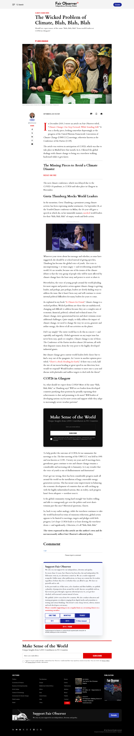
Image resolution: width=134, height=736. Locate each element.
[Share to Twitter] (32, 133)
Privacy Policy (76, 439)
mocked (86, 213)
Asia (40, 692)
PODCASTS (85, 696)
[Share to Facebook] (32, 129)
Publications (67, 686)
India (40, 699)
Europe (41, 682)
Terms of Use (84, 439)
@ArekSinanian (32, 123)
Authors (66, 689)
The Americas (43, 679)
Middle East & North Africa (46, 686)
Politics (14, 679)
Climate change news (42, 13)
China (40, 702)
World (13, 702)
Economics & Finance (18, 682)
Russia (66, 679)
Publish (66, 696)
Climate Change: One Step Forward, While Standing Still (73, 127)
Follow (32, 120)
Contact (66, 699)
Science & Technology (18, 692)
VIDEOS (84, 688)
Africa (41, 689)
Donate (114, 715)
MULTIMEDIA (86, 679)
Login (45, 551)
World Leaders (16, 699)
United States (43, 696)
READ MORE (49, 175)
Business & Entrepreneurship (19, 686)
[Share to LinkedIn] (32, 136)
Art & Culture (15, 689)
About (65, 692)
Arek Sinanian (42, 41)
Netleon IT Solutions (117, 732)
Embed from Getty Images (73, 221)
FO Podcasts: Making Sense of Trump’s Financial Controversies (92, 701)
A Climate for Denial (75, 302)
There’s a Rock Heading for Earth (64, 361)
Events (66, 682)
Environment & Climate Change (20, 696)
